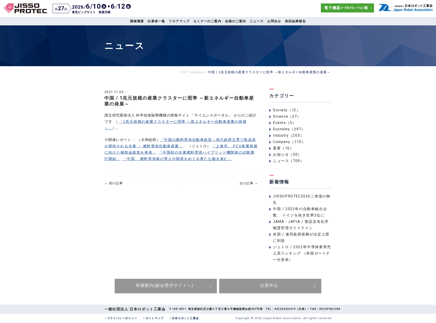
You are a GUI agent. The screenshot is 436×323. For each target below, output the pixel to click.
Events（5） (284, 123)
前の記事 (113, 183)
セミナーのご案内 (207, 21)
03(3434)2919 (285, 309)
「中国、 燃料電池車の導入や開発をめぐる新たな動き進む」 (177, 159)
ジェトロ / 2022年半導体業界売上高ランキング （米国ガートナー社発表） (302, 253)
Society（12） (286, 110)
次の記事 (249, 183)
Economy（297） (289, 129)
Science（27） (287, 116)
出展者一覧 (156, 21)
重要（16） (283, 148)
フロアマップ (179, 21)
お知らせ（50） (287, 154)
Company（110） (289, 142)
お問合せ (274, 21)
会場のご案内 (235, 21)
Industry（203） (288, 135)
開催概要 (137, 21)
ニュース (257, 21)
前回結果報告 (295, 21)
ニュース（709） (288, 161)
